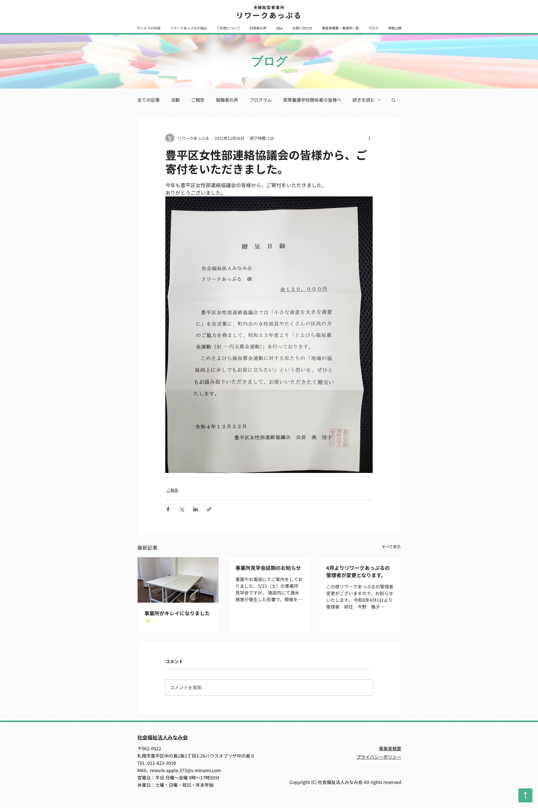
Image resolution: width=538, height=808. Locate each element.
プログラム (260, 100)
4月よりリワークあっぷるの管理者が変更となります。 (358, 571)
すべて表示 (391, 546)
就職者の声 (227, 100)
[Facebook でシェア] (168, 509)
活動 (175, 100)
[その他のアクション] (369, 138)
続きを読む (364, 100)
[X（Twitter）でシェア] (181, 509)
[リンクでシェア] (209, 509)
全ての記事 (148, 100)
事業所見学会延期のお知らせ (268, 567)
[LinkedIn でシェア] (195, 509)
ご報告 (198, 100)
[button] (148, 28)
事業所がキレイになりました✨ (177, 616)
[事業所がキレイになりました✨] (178, 580)
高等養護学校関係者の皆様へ (312, 100)
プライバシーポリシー (378, 756)
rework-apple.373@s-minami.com (185, 770)
